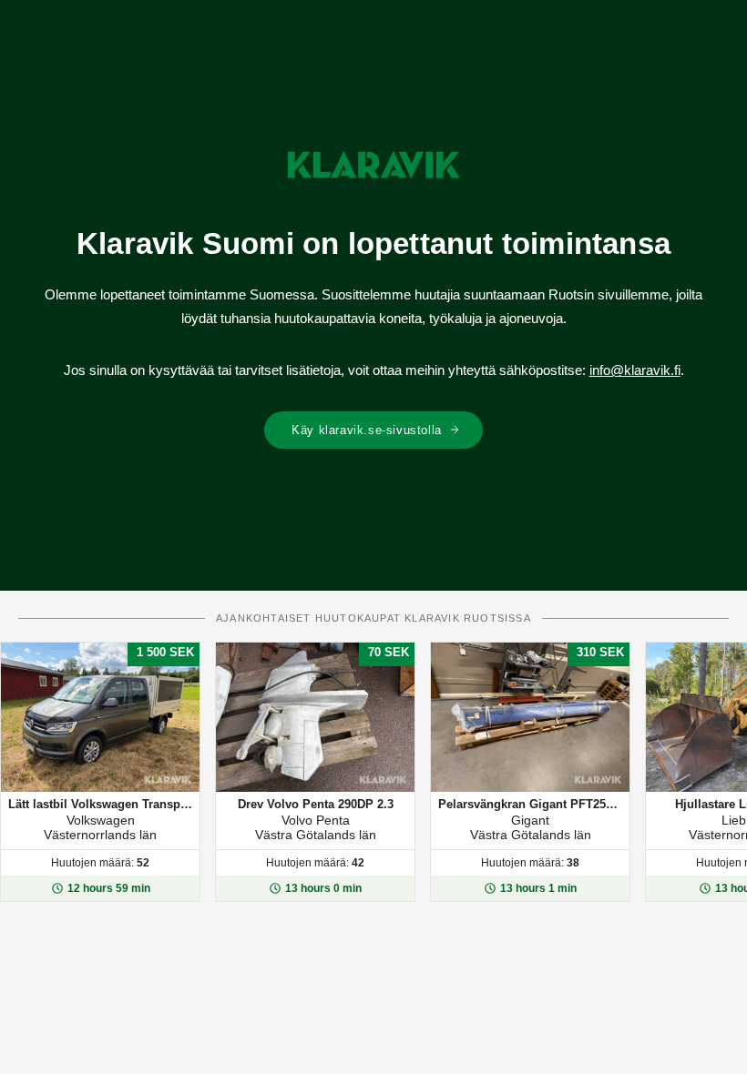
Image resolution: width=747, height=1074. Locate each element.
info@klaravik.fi (634, 370)
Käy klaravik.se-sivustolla (367, 430)
